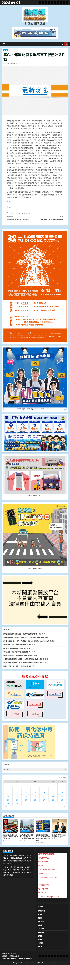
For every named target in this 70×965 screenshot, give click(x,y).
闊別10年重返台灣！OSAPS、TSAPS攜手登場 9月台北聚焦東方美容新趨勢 (25, 641)
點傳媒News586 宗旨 (9, 953)
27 (44, 800)
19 (35, 796)
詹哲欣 (28, 213)
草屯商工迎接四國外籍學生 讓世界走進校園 (17, 666)
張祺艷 (23, 213)
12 (35, 792)
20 (44, 796)
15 (62, 792)
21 (53, 796)
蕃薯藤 (40, 918)
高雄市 (9, 830)
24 (17, 800)
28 (53, 800)
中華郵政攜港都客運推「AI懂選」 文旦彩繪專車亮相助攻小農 (22, 659)
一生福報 (40, 943)
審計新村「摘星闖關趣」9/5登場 (13, 648)
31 (17, 804)
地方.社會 (6, 50)
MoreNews (42, 963)
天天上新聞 (41, 929)
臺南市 (60, 830)
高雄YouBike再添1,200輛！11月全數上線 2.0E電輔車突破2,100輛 (23, 637)
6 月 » (65, 807)
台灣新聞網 (41, 932)
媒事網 (40, 925)
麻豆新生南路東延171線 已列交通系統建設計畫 (17, 655)
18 (26, 796)
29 (62, 800)
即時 (66, 44)
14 (53, 792)
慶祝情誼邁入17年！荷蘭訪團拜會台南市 (15, 645)
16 (8, 796)
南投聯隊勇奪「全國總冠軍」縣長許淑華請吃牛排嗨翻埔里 (21, 663)
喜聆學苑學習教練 (15, 213)
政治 (6, 830)
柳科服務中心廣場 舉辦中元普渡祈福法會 (15, 652)
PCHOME (40, 914)
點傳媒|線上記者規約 (9, 959)
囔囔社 (40, 947)
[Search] (62, 44)
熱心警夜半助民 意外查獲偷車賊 (52, 218)
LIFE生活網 (41, 921)
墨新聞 (40, 936)
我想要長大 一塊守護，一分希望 (18, 218)
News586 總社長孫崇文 (9, 63)
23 (8, 800)
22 (62, 796)
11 (26, 792)
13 (44, 792)
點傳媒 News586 (35, 23)
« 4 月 (5, 807)
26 (35, 800)
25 (26, 800)
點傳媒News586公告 (25, 959)
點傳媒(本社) (41, 911)
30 (8, 804)
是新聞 (40, 939)
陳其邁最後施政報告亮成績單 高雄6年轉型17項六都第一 (20, 634)
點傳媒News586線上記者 (10, 956)
